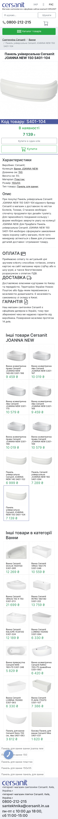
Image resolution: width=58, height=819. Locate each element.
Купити (31, 149)
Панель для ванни (27, 186)
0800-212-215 (18, 22)
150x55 (16, 182)
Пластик (19, 179)
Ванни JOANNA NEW (26, 168)
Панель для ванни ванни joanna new (22, 748)
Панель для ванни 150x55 (16, 768)
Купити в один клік (29, 140)
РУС (51, 4)
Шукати (46, 15)
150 (20, 172)
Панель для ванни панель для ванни (22, 774)
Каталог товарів (31, 31)
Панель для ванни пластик (17, 761)
